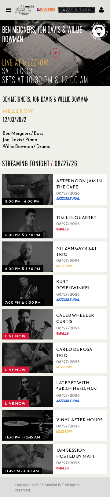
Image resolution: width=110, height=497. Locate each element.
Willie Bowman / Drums (26, 146)
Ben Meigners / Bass (22, 133)
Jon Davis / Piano (19, 139)
